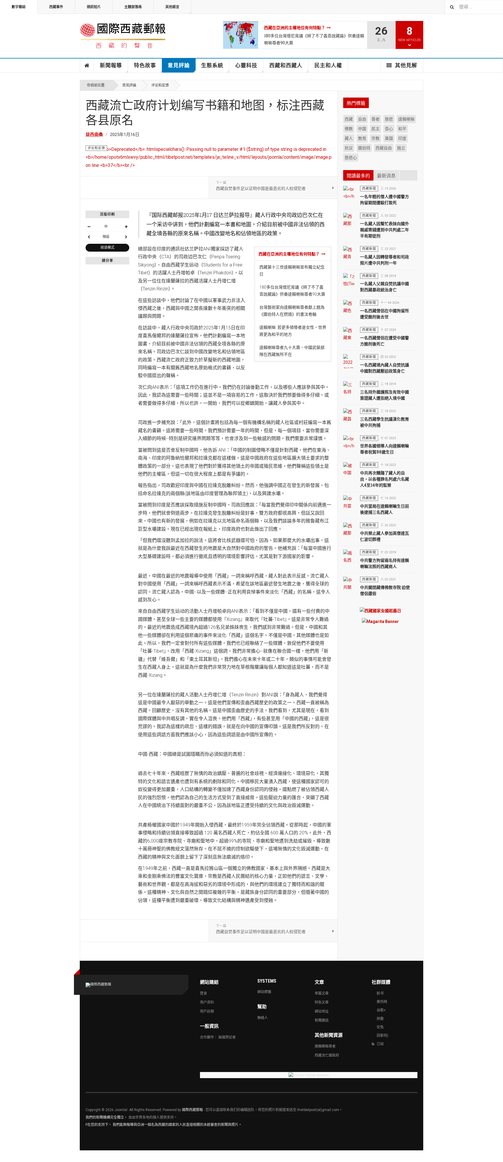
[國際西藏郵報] (123, 35)
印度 (402, 138)
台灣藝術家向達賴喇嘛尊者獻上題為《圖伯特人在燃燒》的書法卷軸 (292, 311)
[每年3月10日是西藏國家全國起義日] (380, 610)
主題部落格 (133, 7)
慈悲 (389, 119)
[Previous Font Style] (89, 237)
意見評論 (179, 65)
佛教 (349, 128)
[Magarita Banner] (380, 621)
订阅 (380, 1044)
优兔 (380, 1027)
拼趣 (380, 1019)
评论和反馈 (160, 85)
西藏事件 (56, 7)
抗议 (349, 148)
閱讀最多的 (358, 176)
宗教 (375, 138)
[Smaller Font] (89, 226)
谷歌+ (381, 1010)
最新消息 (386, 176)
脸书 (380, 993)
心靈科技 (246, 65)
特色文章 (322, 1002)
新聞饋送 (322, 1020)
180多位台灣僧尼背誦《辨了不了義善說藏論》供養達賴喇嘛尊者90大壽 (314, 39)
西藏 (349, 119)
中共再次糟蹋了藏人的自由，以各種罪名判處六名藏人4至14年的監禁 (384, 479)
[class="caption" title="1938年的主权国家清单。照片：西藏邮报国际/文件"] (240, 35)
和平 (402, 128)
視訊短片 (94, 7)
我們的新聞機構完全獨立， (106, 1117)
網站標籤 (264, 992)
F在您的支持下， (99, 1125)
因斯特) (382, 1036)
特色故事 (145, 65)
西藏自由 (384, 148)
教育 (362, 138)
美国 (389, 138)
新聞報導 (111, 65)
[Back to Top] (5, 1156)
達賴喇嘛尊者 (325, 1046)
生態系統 (212, 65)
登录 (203, 993)
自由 (362, 119)
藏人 (349, 138)
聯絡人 (262, 1018)
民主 (375, 128)
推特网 (382, 1002)
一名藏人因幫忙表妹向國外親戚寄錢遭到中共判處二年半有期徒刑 (384, 230)
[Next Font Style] (126, 237)
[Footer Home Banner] (308, 1075)
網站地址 (322, 1011)
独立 (401, 148)
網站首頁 (87, 66)
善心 (389, 128)
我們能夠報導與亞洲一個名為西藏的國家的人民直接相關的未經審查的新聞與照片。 (177, 1125)
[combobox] (474, 7)
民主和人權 (328, 65)
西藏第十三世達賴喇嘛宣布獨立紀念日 (292, 270)
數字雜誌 (19, 7)
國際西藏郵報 (192, 1110)
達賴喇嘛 (406, 119)
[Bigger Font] (126, 226)
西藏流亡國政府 (327, 1055)
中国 (362, 128)
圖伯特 (364, 148)
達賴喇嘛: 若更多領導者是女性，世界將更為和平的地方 (292, 331)
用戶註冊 (207, 1011)
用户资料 (207, 1002)
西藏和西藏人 (285, 65)
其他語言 (172, 7)
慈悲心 (351, 157)
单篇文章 (322, 993)
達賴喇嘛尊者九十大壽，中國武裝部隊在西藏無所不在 (292, 351)
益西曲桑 (94, 134)
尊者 (375, 119)
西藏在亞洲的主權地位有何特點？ (294, 27)
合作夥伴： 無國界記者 (218, 1037)
